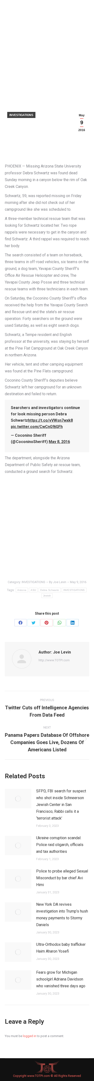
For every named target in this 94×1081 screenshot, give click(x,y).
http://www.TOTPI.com (54, 660)
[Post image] (18, 798)
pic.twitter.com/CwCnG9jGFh (37, 426)
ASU (33, 590)
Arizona (21, 590)
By (57, 582)
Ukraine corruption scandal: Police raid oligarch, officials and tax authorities (59, 845)
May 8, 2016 (59, 441)
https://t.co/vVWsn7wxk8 (50, 420)
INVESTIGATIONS (21, 115)
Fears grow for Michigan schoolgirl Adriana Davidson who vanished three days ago (60, 979)
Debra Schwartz (49, 590)
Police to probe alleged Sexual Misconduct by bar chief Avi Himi (62, 878)
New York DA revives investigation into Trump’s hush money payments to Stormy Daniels (62, 914)
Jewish (47, 595)
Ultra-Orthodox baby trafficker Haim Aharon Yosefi (61, 948)
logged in (29, 1036)
